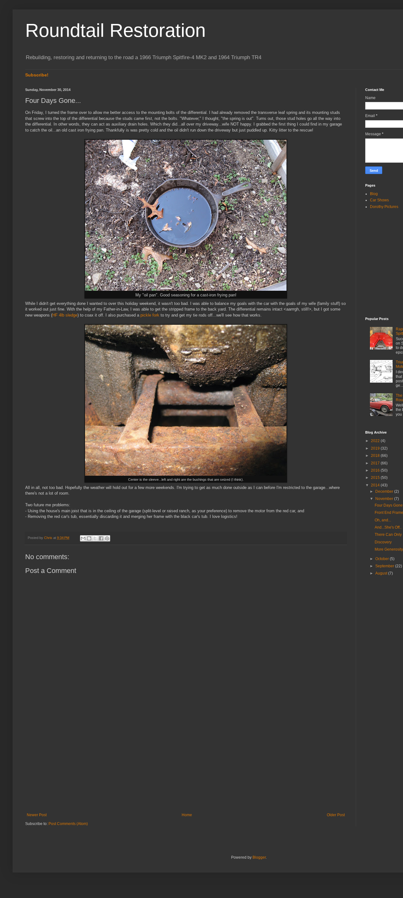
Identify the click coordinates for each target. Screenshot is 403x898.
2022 (376, 441)
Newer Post (37, 815)
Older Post (336, 815)
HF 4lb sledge (64, 315)
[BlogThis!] (89, 538)
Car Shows (379, 200)
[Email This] (83, 538)
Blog (374, 194)
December (384, 491)
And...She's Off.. (388, 527)
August (381, 573)
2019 (376, 448)
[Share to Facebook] (101, 538)
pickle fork (149, 315)
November (384, 499)
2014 (376, 485)
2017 (376, 463)
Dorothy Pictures (384, 207)
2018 (376, 455)
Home (187, 815)
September (385, 566)
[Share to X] (95, 538)
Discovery (383, 542)
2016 (376, 470)
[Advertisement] (185, 761)
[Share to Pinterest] (107, 538)
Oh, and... (383, 520)
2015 (376, 477)
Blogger (259, 857)
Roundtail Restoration (115, 30)
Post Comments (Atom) (68, 824)
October (382, 559)
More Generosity (389, 549)
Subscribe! (36, 74)
